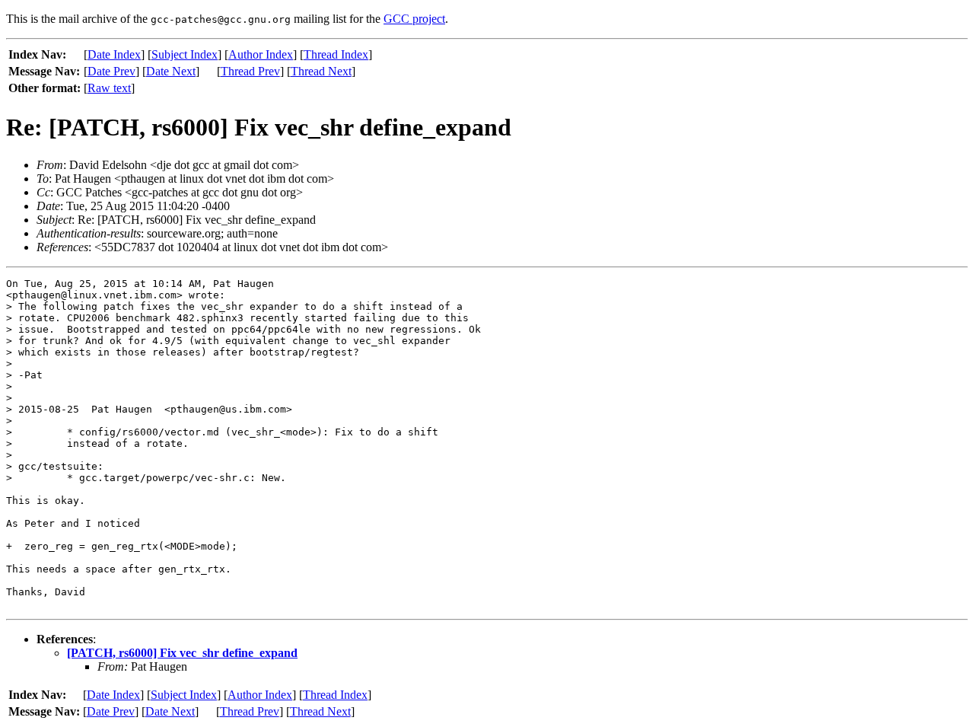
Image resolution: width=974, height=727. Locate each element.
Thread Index (336, 54)
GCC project (414, 18)
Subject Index (184, 54)
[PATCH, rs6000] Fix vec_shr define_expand (182, 652)
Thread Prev (250, 71)
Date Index (114, 54)
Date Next (171, 71)
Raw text (109, 87)
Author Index (260, 54)
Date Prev (111, 71)
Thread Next (321, 71)
